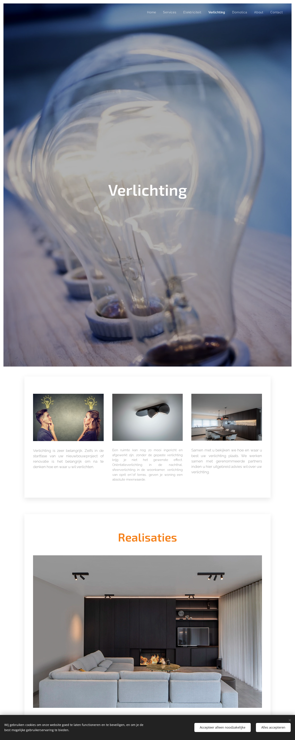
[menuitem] (153, 12)
